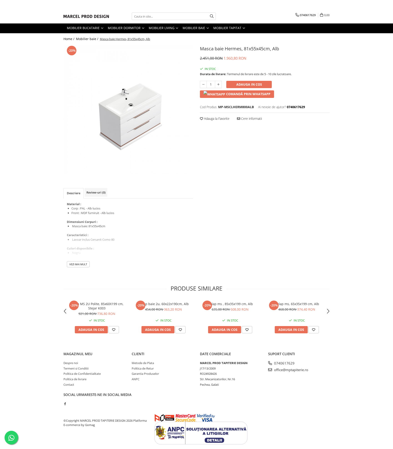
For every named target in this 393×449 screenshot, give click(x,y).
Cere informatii (251, 118)
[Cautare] (212, 16)
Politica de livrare (74, 379)
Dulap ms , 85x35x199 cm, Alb (230, 304)
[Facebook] (64, 404)
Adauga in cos (249, 84)
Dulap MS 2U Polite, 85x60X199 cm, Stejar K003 (96, 306)
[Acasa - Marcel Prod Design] (86, 16)
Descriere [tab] (73, 193)
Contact (68, 385)
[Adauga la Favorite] (113, 329)
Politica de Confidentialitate (82, 374)
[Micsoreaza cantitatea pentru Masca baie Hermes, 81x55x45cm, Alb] (203, 84)
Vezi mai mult (78, 264)
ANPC (135, 379)
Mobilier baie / (87, 39)
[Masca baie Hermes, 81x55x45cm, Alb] (128, 109)
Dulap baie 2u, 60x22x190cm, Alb (163, 304)
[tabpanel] (128, 109)
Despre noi (70, 363)
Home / (69, 39)
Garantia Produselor (145, 374)
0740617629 (284, 363)
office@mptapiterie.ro (290, 369)
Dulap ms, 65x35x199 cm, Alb (297, 304)
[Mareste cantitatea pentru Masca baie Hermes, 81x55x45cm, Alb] (218, 84)
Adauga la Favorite (216, 118)
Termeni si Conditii (75, 368)
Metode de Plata (143, 363)
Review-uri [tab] (96, 192)
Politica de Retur (143, 368)
